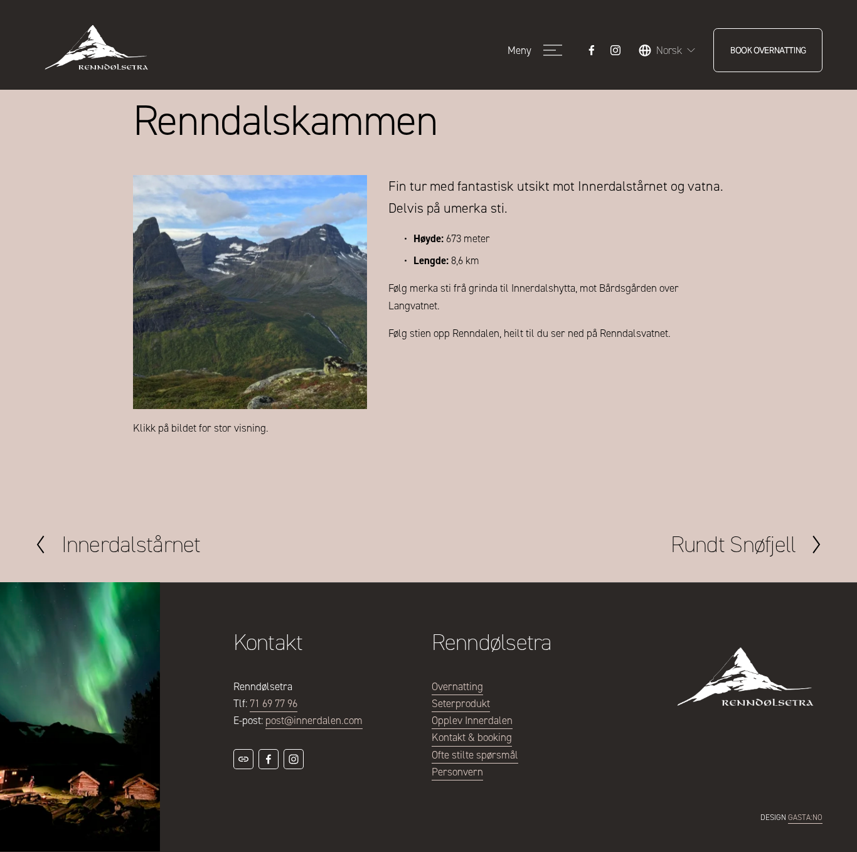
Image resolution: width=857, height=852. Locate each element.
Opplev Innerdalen (472, 720)
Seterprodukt (461, 703)
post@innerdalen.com (314, 720)
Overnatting (457, 686)
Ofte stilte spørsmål (475, 755)
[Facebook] (591, 50)
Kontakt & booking (472, 737)
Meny (519, 50)
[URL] (243, 759)
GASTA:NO (805, 817)
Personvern (457, 772)
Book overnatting (768, 50)
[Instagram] (615, 50)
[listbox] (667, 50)
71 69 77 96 (273, 703)
